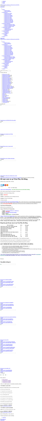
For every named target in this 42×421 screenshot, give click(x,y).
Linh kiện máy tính (8, 62)
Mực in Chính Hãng (8, 11)
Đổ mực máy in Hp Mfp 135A (5, 368)
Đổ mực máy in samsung (9, 16)
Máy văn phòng (5, 33)
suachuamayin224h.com (10, 210)
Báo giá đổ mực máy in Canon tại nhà (6, 146)
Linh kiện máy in (7, 28)
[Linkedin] (3, 185)
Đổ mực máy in (5, 12)
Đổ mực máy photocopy (6, 23)
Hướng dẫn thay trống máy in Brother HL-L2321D (8, 175)
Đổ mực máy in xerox (8, 49)
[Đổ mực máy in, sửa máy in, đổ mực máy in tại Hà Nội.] (9, 4)
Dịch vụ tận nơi (4, 379)
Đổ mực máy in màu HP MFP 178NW (6, 282)
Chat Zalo (4, 417)
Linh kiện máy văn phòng (6, 27)
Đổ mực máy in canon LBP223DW (6, 308)
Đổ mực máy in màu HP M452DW (6, 371)
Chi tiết (1, 280)
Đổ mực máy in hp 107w (4, 339)
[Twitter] (1, 185)
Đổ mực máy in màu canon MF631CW (6, 319)
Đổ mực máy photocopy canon (10, 24)
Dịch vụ (3, 36)
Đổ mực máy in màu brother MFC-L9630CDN (8, 342)
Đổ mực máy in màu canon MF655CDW (7, 305)
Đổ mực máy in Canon (8, 13)
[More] (7, 185)
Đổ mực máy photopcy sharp (9, 26)
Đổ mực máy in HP (8, 14)
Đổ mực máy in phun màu (9, 20)
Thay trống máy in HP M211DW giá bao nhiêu (8, 120)
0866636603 (2, 6)
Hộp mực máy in (7, 10)
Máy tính (6, 35)
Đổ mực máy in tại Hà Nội (9, 21)
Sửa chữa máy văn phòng (6, 380)
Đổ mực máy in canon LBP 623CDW (6, 285)
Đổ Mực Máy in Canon (6, 76)
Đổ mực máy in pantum (8, 18)
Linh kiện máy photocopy (9, 29)
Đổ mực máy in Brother (8, 15)
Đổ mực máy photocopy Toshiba (10, 25)
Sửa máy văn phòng (5, 30)
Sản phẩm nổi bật (5, 98)
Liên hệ (3, 2)
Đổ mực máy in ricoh (8, 17)
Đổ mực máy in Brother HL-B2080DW (6, 302)
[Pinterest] (5, 185)
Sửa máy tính (7, 32)
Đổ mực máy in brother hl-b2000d (6, 279)
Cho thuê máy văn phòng (6, 382)
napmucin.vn (16, 210)
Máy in (6, 34)
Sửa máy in (6, 31)
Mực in (3, 9)
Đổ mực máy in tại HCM (9, 22)
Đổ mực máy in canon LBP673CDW (6, 322)
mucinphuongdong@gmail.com (7, 412)
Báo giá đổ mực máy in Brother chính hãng (7, 158)
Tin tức (3, 3)
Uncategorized (4, 102)
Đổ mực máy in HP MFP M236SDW (6, 345)
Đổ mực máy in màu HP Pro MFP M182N (7, 348)
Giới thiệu (4, 1)
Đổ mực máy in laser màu (9, 19)
